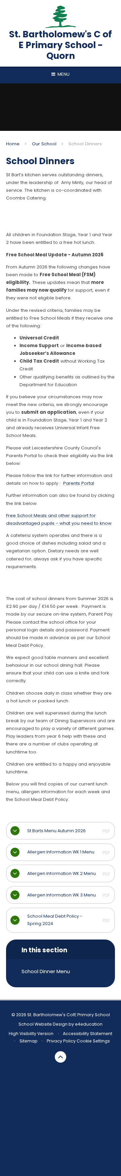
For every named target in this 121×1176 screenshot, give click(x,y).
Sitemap (28, 1041)
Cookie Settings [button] (93, 1041)
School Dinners (85, 144)
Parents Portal (78, 483)
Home (12, 144)
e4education (89, 1024)
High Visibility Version (31, 1033)
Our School (44, 144)
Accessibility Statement (87, 1033)
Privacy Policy (61, 1041)
